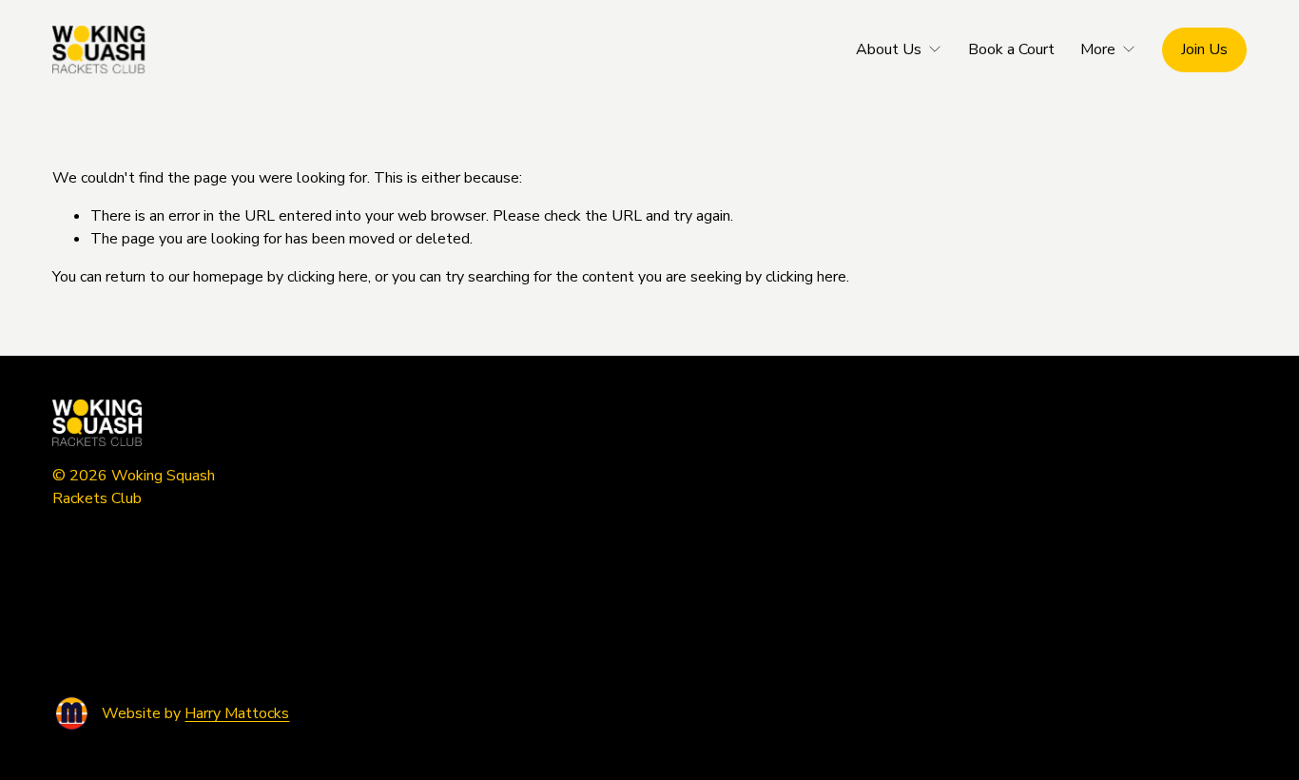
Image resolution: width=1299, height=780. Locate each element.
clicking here (327, 276)
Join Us (1204, 49)
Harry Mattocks (236, 713)
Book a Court (1011, 49)
